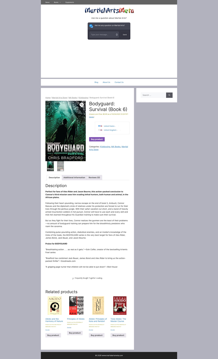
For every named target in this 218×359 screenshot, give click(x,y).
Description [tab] (54, 177)
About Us (106, 82)
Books (56, 2)
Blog (96, 82)
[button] (82, 105)
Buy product (97, 139)
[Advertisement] (109, 62)
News (47, 2)
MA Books (73, 98)
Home (47, 98)
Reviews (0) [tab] (94, 177)
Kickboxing (83, 98)
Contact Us (119, 82)
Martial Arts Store (59, 98)
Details (91, 117)
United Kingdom (110, 130)
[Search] (169, 95)
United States (109, 126)
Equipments (70, 2)
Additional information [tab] (74, 177)
